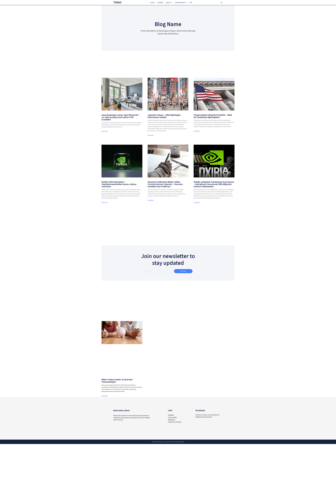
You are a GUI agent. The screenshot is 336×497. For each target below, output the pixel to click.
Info (191, 3)
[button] (221, 2)
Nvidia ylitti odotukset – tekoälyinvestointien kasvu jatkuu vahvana (119, 184)
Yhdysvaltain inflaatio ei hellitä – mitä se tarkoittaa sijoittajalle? (213, 116)
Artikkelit (160, 3)
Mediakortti (171, 420)
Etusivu (152, 3)
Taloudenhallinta (180, 3)
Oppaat (168, 3)
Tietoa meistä (172, 417)
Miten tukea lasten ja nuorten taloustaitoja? (117, 380)
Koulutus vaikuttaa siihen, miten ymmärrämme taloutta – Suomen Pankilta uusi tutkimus (165, 184)
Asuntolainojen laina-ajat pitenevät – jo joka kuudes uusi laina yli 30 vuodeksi (121, 117)
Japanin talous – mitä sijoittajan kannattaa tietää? (164, 116)
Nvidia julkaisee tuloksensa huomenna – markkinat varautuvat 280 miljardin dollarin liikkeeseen (214, 184)
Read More (105, 131)
